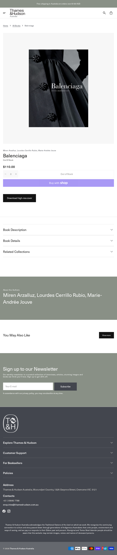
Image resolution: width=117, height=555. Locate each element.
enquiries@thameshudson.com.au (21, 504)
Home (5, 25)
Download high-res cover (19, 198)
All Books (16, 25)
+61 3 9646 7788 (11, 500)
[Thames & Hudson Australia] (17, 13)
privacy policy (28, 393)
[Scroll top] (113, 551)
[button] (6, 13)
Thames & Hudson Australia (22, 548)
